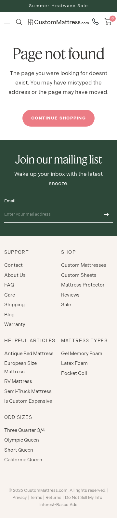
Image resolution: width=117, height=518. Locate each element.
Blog (9, 315)
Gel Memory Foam (81, 354)
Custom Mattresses (83, 265)
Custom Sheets (79, 275)
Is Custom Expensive (28, 401)
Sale (66, 305)
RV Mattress (18, 381)
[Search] (19, 22)
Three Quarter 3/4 (24, 430)
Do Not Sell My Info (83, 497)
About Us (15, 275)
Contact (13, 265)
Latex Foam (74, 363)
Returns (53, 497)
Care (9, 295)
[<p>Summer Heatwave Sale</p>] (58, 6)
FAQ (9, 285)
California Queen (23, 460)
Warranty (14, 324)
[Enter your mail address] (106, 214)
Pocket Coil (74, 373)
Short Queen (18, 450)
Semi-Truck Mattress (28, 391)
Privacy (19, 497)
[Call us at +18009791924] (95, 22)
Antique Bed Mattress (29, 354)
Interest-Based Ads (58, 504)
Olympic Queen (21, 440)
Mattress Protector (83, 285)
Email (9, 201)
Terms (36, 497)
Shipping (14, 305)
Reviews (70, 295)
